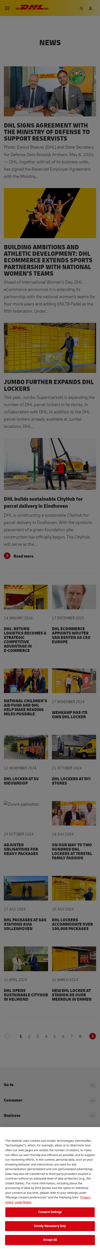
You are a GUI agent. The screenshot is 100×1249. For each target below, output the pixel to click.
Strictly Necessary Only (50, 1226)
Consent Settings (50, 1212)
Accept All (50, 1240)
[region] (50, 1188)
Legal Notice (23, 1202)
